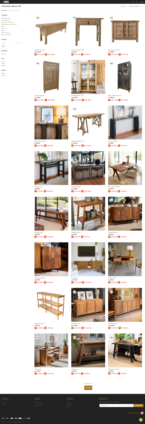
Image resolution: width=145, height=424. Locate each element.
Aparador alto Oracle (40, 278)
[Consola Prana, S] (88, 214)
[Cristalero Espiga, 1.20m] (88, 77)
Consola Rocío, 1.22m (39, 141)
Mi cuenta (69, 402)
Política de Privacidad (38, 405)
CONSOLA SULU (38, 369)
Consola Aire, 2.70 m (39, 50)
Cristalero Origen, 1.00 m (114, 95)
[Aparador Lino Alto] (51, 77)
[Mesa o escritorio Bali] (125, 168)
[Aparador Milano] (125, 305)
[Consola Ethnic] (51, 168)
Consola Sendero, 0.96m (77, 50)
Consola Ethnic (38, 186)
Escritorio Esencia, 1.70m (77, 141)
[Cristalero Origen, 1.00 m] (125, 77)
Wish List (69, 407)
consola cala (75, 369)
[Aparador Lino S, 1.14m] (125, 31)
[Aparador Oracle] (125, 214)
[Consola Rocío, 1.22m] (51, 122)
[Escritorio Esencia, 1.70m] (88, 122)
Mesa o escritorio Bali (114, 186)
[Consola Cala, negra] (125, 350)
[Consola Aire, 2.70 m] (51, 31)
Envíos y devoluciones (38, 404)
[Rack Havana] (88, 259)
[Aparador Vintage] (88, 168)
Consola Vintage (112, 141)
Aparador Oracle (112, 232)
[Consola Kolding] (51, 305)
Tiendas (3, 402)
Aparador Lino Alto (39, 95)
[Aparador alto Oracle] (51, 259)
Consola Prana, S (76, 232)
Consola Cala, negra (113, 369)
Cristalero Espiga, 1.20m (77, 95)
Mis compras (69, 404)
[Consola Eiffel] (125, 259)
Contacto (3, 404)
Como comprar (37, 402)
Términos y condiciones (17, 422)
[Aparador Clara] (88, 305)
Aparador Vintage (76, 186)
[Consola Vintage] (125, 122)
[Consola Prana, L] (51, 214)
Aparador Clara (75, 323)
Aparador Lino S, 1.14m (113, 50)
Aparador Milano (112, 323)
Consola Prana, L (39, 232)
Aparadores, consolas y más (14, 10)
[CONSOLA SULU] (51, 350)
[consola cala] (88, 350)
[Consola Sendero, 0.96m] (88, 31)
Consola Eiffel (112, 278)
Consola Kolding (39, 323)
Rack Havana (74, 278)
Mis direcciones (70, 405)
